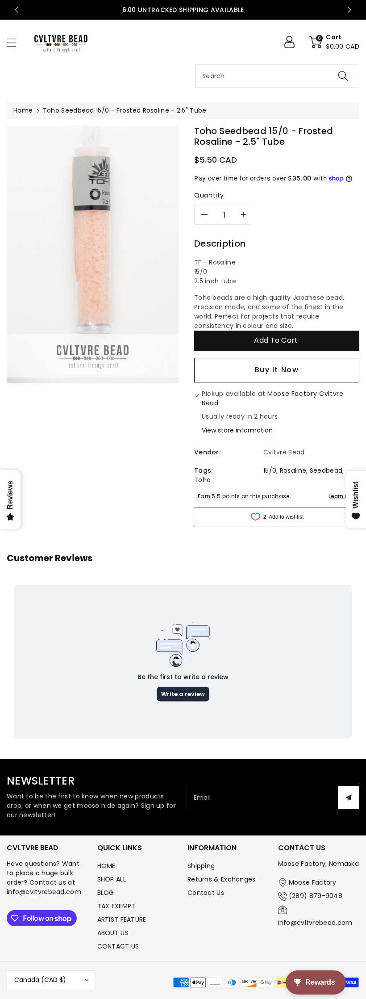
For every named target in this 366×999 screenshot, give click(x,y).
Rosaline (293, 470)
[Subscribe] (348, 797)
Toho (202, 479)
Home (23, 110)
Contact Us (205, 892)
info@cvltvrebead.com (315, 922)
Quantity (209, 195)
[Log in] (293, 42)
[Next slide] (349, 10)
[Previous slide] (16, 10)
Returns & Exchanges (221, 879)
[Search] (343, 76)
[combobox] (277, 76)
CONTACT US (118, 946)
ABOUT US (113, 932)
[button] (16, 42)
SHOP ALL (111, 879)
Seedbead (326, 470)
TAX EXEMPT (116, 906)
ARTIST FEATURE (121, 919)
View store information (237, 430)
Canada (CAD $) (40, 979)
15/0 (269, 470)
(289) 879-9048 (315, 895)
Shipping (201, 865)
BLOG (105, 892)
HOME (106, 865)
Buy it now (277, 370)
